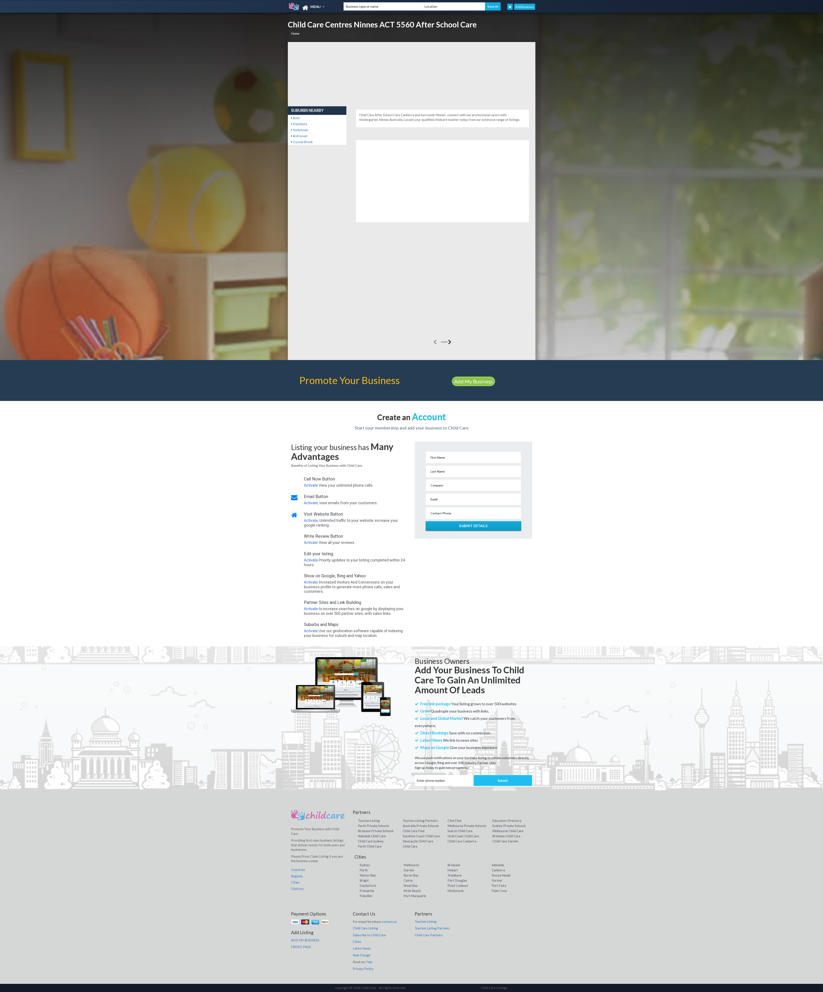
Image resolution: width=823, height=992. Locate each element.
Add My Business (473, 381)
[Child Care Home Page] (510, 7)
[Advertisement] (411, 74)
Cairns (408, 880)
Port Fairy (499, 885)
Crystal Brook (302, 142)
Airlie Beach (412, 891)
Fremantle (367, 891)
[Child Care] (312, 8)
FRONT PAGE (301, 947)
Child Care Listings (494, 988)
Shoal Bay (411, 885)
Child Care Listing (365, 928)
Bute (296, 118)
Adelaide (498, 865)
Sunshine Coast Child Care (421, 836)
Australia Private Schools (421, 826)
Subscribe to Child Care (369, 935)
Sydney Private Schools (509, 826)
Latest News (362, 948)
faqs (369, 962)
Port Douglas (457, 880)
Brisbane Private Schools (376, 831)
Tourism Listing (369, 820)
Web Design (361, 955)
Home (295, 33)
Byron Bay (411, 875)
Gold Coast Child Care (463, 836)
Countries (298, 870)
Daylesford (368, 885)
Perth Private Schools (373, 826)
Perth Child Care (369, 846)
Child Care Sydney (371, 841)
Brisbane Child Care (506, 836)
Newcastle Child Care (418, 841)
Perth (364, 870)
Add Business (524, 7)
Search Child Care (460, 831)
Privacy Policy (363, 969)
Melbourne (411, 865)
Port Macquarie (415, 896)
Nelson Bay (368, 875)
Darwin (409, 870)
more (444, 341)
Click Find (454, 820)
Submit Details (473, 526)
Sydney (365, 865)
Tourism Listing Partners (420, 820)
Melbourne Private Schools (467, 826)
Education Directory (506, 820)
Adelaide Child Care (372, 836)
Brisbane (454, 865)
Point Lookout (458, 885)
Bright (364, 880)
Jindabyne (455, 875)
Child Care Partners (429, 935)
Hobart (453, 870)
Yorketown (300, 130)
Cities (295, 882)
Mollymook (456, 891)
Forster (497, 880)
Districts (297, 889)
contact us (389, 921)
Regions (297, 876)
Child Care (410, 846)
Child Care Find (413, 831)
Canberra (498, 870)
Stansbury (299, 124)
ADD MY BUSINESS (305, 940)
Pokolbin (366, 896)
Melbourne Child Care (507, 831)
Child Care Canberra (462, 841)
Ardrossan (300, 136)
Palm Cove (499, 891)
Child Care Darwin (505, 841)
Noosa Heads (501, 875)
